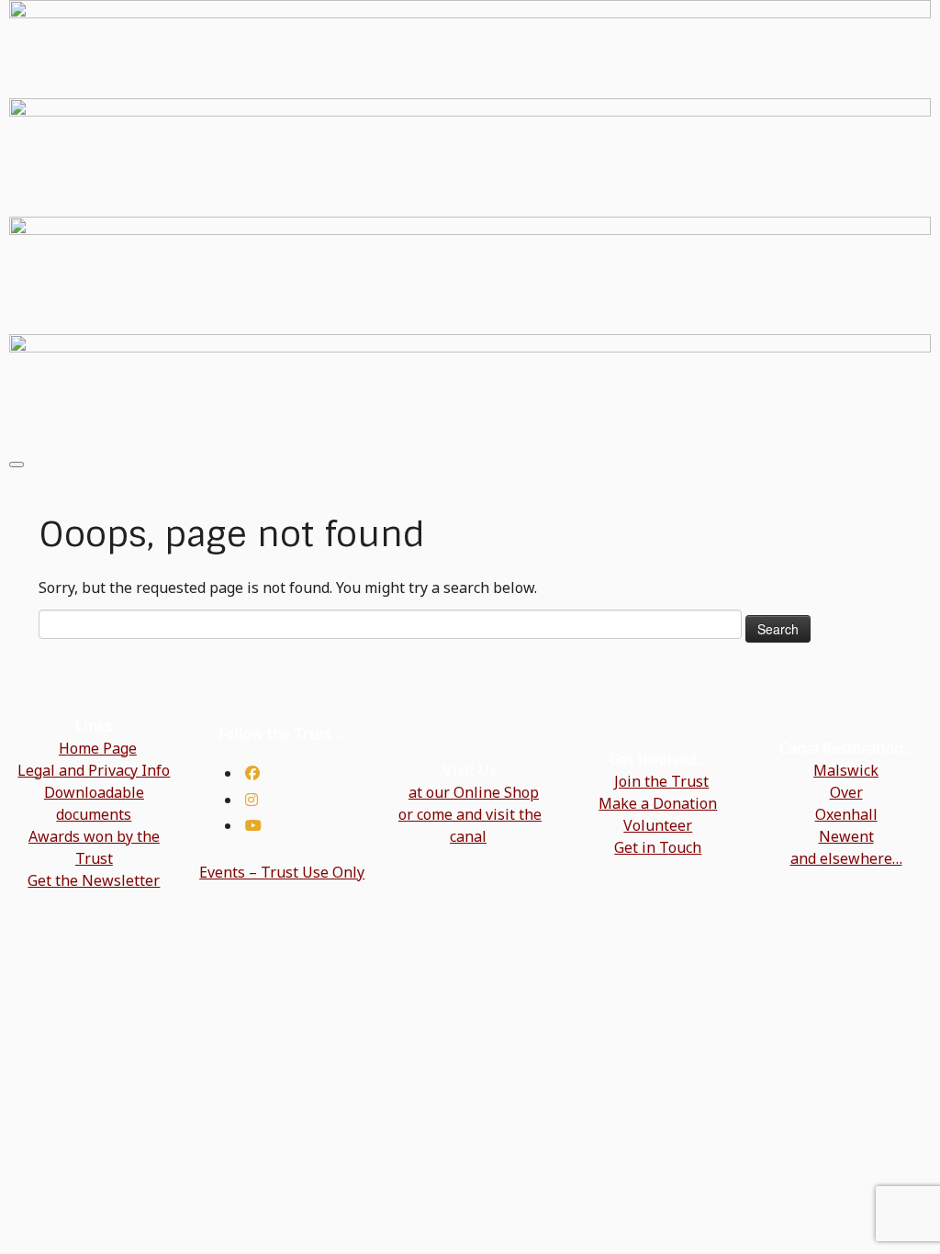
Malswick (845, 770)
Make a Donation (658, 803)
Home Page (98, 748)
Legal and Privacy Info (93, 770)
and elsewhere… (846, 858)
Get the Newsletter (94, 880)
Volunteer (657, 825)
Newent (846, 836)
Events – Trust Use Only (281, 872)
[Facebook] (252, 773)
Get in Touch (657, 847)
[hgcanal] (251, 799)
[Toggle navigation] (16, 464)
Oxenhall (846, 814)
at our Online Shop (473, 792)
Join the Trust (661, 781)
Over (846, 792)
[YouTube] (253, 825)
